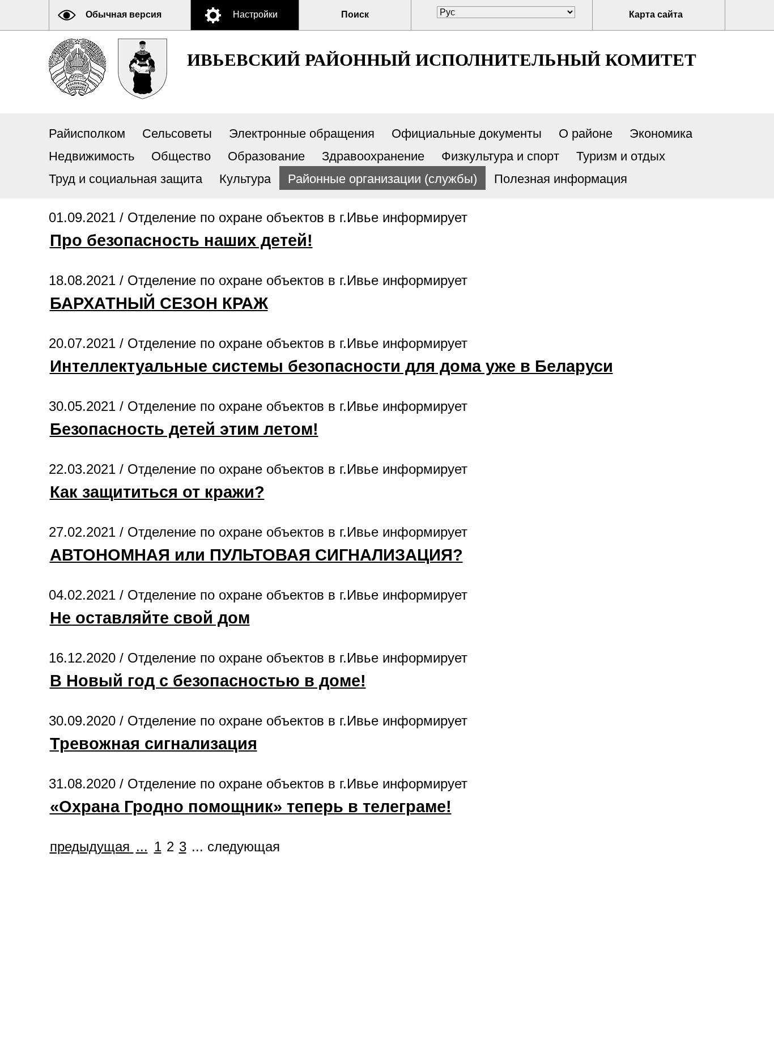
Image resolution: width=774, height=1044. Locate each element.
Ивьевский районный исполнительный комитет (441, 60)
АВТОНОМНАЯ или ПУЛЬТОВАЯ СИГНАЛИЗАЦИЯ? (256, 555)
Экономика (661, 133)
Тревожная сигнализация (153, 744)
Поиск (355, 14)
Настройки (255, 14)
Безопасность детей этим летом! (184, 429)
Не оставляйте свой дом (150, 618)
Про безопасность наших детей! (181, 240)
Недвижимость (91, 156)
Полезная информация (560, 179)
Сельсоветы (177, 133)
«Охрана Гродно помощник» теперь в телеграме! (251, 806)
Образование (266, 156)
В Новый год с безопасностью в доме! (208, 681)
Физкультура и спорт (500, 156)
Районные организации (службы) (382, 179)
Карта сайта (656, 14)
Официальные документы (467, 133)
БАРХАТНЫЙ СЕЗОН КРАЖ (159, 303)
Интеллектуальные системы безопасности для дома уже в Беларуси (331, 366)
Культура (245, 179)
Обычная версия (123, 14)
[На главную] (77, 67)
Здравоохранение (373, 156)
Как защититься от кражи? (157, 492)
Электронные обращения (302, 133)
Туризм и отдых (620, 156)
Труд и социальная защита (125, 179)
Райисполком (87, 133)
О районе (586, 133)
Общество (181, 156)
